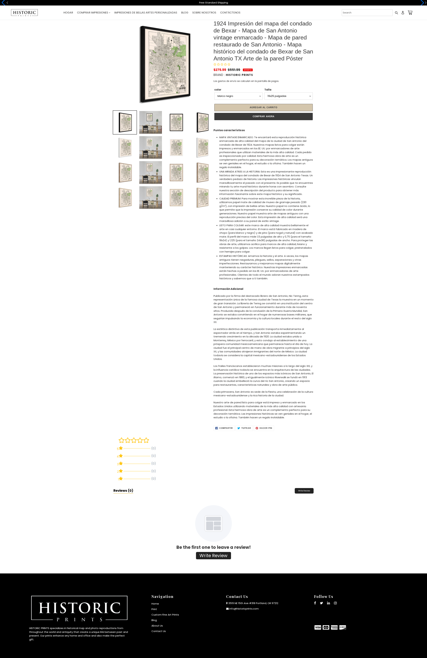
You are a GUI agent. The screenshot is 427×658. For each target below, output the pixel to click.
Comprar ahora (263, 116)
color (217, 89)
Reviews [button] (123, 490)
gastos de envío (227, 81)
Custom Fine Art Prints (165, 614)
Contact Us (158, 631)
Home (155, 603)
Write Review (304, 490)
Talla (267, 89)
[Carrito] (409, 12)
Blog (154, 620)
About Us (157, 625)
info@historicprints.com (244, 608)
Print (154, 609)
